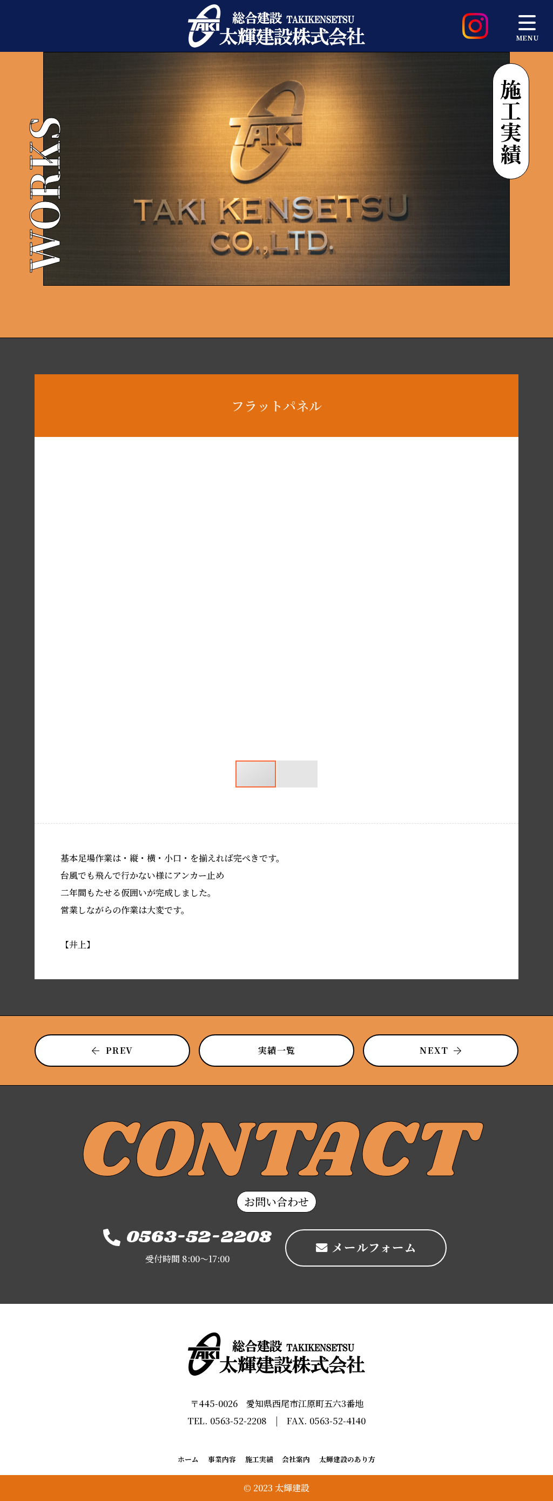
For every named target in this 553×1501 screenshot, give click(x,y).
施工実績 (259, 1459)
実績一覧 (277, 1050)
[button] (482, 472)
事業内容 (222, 1459)
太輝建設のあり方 (347, 1459)
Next (434, 1050)
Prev (119, 1050)
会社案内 (296, 1459)
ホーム (188, 1459)
